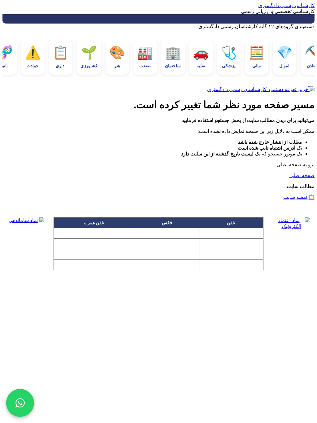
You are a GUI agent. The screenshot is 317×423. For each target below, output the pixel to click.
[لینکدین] (158, 325)
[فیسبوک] (140, 325)
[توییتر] (195, 325)
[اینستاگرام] (121, 325)
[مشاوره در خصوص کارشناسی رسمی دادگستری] (20, 403)
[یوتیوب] (177, 325)
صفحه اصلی (302, 175)
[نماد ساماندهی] (25, 236)
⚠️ (33, 57)
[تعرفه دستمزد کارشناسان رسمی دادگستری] (158, 89)
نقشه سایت (299, 197)
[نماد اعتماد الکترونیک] (291, 237)
